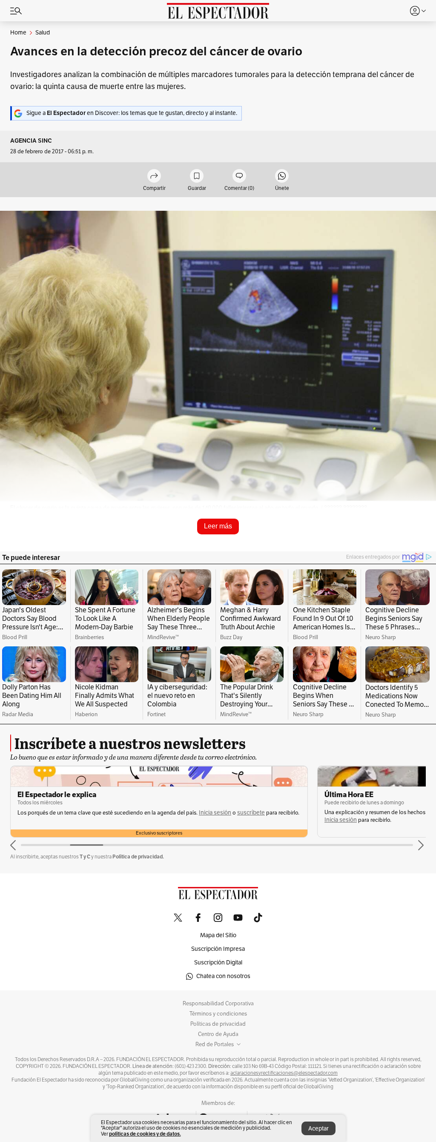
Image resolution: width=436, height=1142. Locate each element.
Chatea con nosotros (223, 976)
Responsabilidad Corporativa (218, 1004)
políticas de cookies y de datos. (145, 1134)
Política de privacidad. (138, 856)
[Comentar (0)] (239, 176)
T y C (85, 856)
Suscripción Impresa (218, 949)
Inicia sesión (215, 812)
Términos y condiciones (218, 1014)
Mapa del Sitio (218, 935)
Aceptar (318, 1128)
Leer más (218, 526)
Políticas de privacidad (218, 1024)
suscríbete (251, 812)
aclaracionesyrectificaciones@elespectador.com (284, 1073)
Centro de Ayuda (218, 1034)
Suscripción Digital (218, 962)
